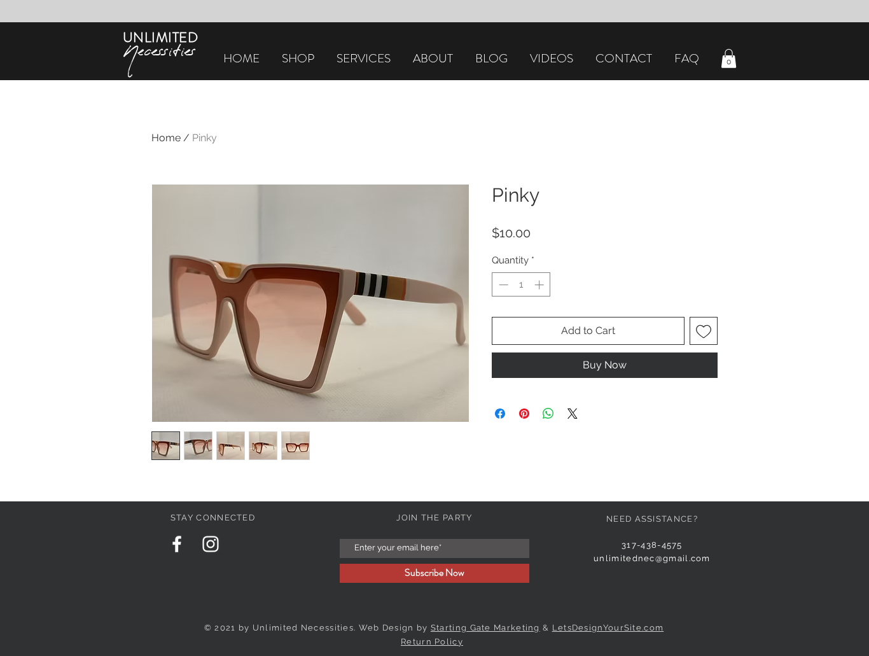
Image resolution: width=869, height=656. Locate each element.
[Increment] (540, 285)
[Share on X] (572, 413)
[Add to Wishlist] (704, 331)
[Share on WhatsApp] (548, 413)
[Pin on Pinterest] (524, 413)
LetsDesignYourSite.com (608, 627)
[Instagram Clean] (210, 544)
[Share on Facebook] (500, 413)
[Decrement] (502, 285)
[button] (729, 58)
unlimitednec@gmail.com (652, 558)
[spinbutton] (521, 285)
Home (166, 138)
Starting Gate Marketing (485, 627)
